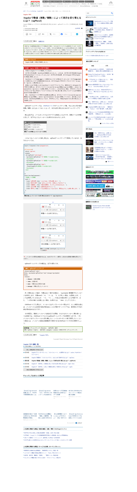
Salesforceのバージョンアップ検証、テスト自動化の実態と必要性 (103, 23)
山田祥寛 (78, 28)
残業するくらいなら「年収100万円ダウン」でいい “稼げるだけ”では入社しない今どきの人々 (101, 91)
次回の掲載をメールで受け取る (33, 346)
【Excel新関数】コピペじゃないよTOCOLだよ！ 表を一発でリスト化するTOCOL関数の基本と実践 (60, 417)
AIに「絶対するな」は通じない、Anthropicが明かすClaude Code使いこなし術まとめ (102, 134)
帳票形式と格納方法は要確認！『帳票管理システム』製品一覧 (41, 450)
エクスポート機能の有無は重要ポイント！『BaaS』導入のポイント (42, 453)
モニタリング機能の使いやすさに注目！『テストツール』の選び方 (42, 457)
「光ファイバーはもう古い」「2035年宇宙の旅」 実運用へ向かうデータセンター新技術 (103, 156)
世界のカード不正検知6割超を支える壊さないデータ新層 (60, 392)
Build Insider (69, 49)
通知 (43, 34)
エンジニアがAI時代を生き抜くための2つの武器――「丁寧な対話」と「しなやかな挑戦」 (101, 119)
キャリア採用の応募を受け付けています (97, 55)
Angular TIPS (44, 335)
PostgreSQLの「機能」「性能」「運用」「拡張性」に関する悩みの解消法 (103, 43)
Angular (44, 48)
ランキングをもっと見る (107, 123)
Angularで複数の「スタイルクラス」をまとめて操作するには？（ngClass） (53, 357)
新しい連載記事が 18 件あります (35, 349)
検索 (112, 13)
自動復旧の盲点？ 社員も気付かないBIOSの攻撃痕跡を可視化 (30, 416)
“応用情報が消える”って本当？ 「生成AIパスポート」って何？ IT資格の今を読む (104, 149)
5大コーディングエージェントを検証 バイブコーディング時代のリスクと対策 (103, 142)
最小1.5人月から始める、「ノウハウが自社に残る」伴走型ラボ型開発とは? (103, 29)
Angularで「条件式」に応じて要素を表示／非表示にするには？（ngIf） (52, 367)
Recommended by (71, 422)
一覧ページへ (110, 161)
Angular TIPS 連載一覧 (31, 344)
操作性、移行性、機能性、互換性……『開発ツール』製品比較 (41, 455)
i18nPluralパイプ (48, 106)
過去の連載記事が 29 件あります (35, 369)
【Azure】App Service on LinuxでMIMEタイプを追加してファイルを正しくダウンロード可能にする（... (76, 417)
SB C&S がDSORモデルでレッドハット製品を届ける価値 (75, 392)
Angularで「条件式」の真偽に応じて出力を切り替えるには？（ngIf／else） (53, 363)
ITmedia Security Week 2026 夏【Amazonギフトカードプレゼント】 (101, 207)
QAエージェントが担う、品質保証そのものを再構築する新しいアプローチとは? (103, 36)
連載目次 (41, 41)
